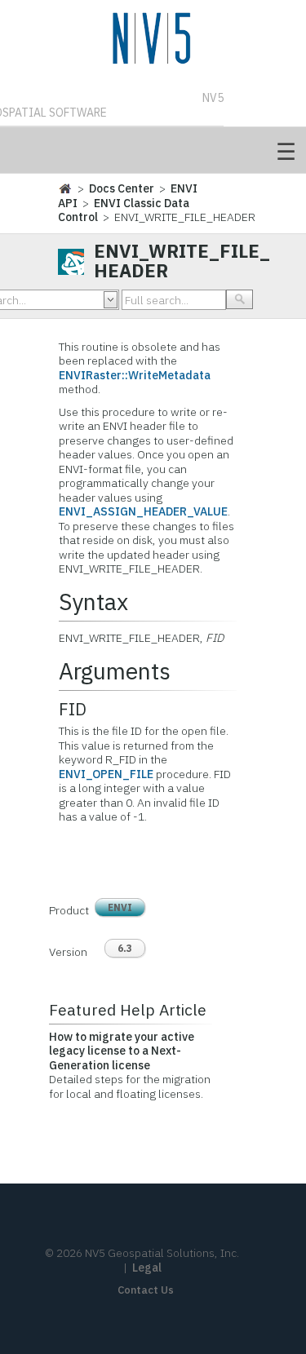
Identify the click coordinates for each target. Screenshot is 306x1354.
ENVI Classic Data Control (123, 210)
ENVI (120, 907)
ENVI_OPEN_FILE (106, 774)
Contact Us (146, 1290)
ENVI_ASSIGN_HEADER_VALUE (143, 511)
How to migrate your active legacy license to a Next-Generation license (121, 1051)
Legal (147, 1267)
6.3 (125, 948)
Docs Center (121, 188)
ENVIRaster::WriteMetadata (135, 375)
